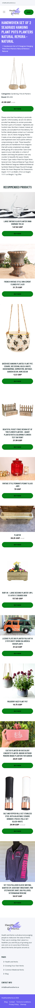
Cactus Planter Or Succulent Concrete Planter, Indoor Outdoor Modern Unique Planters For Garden (17, 753)
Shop (29, 12)
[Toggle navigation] (4, 12)
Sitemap (23, 1004)
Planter (17, 535)
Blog (7, 974)
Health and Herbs (11, 962)
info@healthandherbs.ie (8, 3)
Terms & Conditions (23, 1002)
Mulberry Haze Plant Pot (17, 701)
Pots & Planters (25, 94)
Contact (12, 1002)
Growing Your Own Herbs (14, 966)
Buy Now (17, 109)
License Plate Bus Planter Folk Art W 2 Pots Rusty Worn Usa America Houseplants (17, 641)
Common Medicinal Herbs (14, 970)
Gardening (15, 94)
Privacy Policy (14, 1004)
